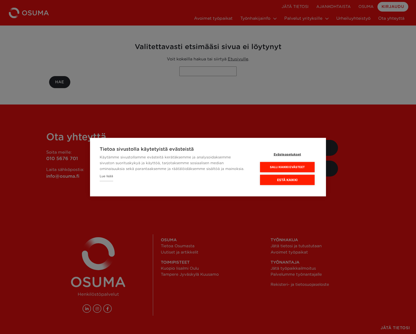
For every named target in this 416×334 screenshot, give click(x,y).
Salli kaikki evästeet (287, 167)
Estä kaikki (287, 180)
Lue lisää (106, 176)
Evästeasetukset (287, 154)
